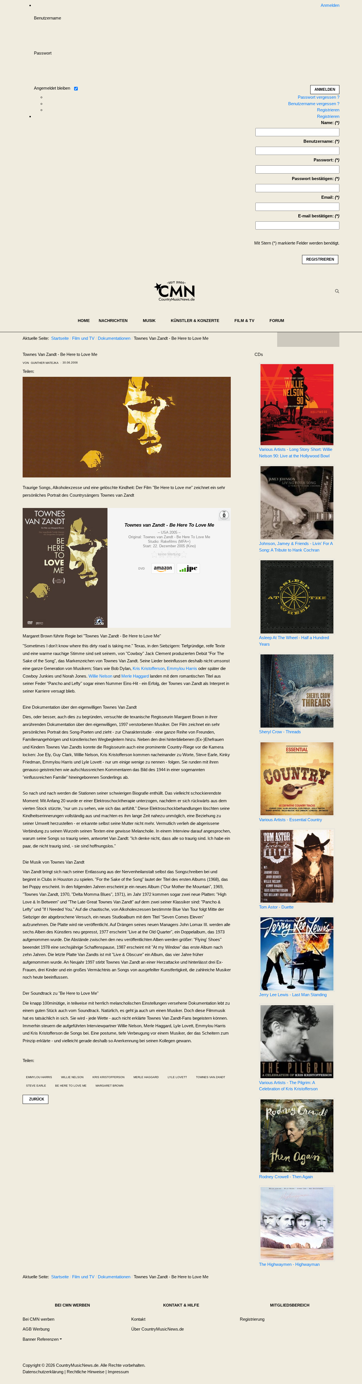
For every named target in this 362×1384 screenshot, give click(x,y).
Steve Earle (36, 1085)
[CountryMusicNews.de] (176, 291)
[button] (116, 320)
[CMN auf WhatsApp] (308, 339)
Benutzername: (318, 141)
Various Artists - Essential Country (290, 819)
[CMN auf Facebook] (285, 339)
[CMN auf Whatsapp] (311, 1278)
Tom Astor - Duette (276, 907)
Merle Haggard (135, 676)
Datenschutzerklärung (43, 1371)
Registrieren (328, 109)
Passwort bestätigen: (313, 178)
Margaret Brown (109, 1085)
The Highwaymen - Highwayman (289, 1264)
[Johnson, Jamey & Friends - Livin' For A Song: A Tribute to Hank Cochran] (297, 502)
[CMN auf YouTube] (319, 339)
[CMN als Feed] (330, 339)
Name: (327, 122)
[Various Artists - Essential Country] (297, 779)
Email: (327, 197)
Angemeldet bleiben (52, 88)
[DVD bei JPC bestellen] (188, 568)
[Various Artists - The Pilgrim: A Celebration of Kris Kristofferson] (297, 1042)
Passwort (42, 53)
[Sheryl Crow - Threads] (297, 691)
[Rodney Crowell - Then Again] (297, 1136)
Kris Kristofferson (149, 668)
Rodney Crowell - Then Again (286, 1176)
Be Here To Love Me (71, 1085)
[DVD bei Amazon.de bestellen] (163, 568)
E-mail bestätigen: (316, 215)
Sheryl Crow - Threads (280, 731)
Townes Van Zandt (210, 1077)
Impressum (118, 1371)
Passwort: (324, 159)
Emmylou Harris (182, 668)
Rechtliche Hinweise (85, 1371)
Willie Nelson (100, 676)
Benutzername (47, 18)
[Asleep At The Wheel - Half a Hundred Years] (297, 597)
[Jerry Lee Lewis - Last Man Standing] (297, 954)
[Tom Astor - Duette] (297, 866)
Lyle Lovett (177, 1077)
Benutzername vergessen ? (313, 103)
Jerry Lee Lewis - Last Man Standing (293, 994)
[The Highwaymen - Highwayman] (297, 1223)
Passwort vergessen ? (318, 97)
